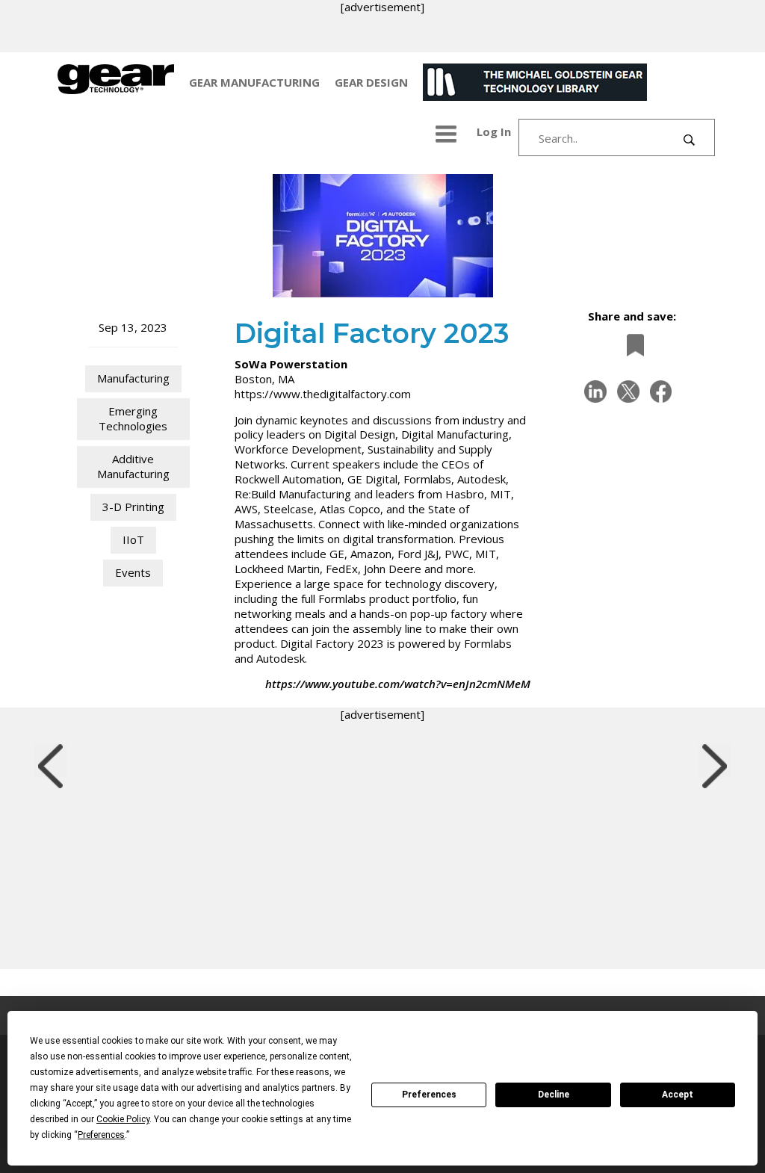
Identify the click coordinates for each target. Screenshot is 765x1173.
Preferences (429, 1094)
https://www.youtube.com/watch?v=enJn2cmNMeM (397, 684)
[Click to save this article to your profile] (631, 344)
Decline (553, 1094)
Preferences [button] (101, 1135)
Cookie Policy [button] (122, 1119)
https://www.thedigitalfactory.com (323, 393)
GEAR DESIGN (371, 82)
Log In (494, 131)
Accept (677, 1094)
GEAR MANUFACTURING (254, 82)
